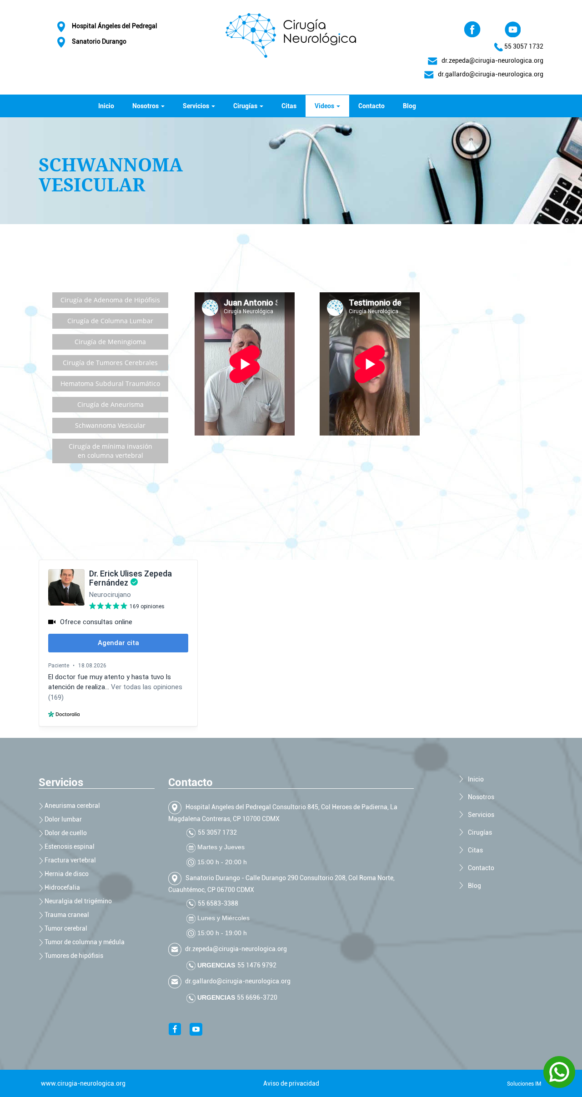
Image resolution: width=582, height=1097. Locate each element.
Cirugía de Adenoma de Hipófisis (110, 300)
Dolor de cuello (65, 833)
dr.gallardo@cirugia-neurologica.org (237, 981)
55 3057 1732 (523, 46)
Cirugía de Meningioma (110, 341)
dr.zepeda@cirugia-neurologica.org (490, 60)
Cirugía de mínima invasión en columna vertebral (110, 451)
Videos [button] (325, 106)
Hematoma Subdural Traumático (110, 383)
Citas (288, 106)
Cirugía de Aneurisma (110, 404)
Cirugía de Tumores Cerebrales (110, 362)
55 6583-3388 (218, 903)
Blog (409, 106)
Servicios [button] (197, 106)
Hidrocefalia (61, 887)
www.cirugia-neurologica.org (83, 1083)
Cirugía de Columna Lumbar (110, 320)
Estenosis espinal (69, 846)
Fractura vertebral (69, 860)
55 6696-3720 (256, 997)
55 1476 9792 (256, 965)
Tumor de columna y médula (84, 942)
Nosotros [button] (146, 106)
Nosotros (481, 797)
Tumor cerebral (65, 928)
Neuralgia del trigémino (77, 901)
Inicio (106, 106)
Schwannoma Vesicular (110, 425)
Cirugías (480, 832)
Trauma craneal (66, 914)
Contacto (371, 106)
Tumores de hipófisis (73, 955)
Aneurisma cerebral (71, 805)
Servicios (481, 814)
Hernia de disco (66, 873)
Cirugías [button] (246, 106)
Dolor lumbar (62, 819)
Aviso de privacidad (291, 1083)
